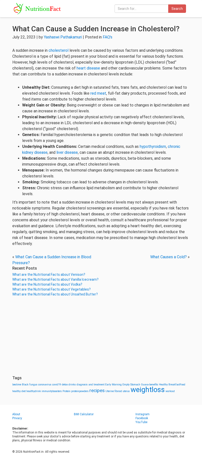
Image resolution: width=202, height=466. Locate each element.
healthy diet (19, 391)
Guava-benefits (149, 384)
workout (170, 391)
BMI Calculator (84, 414)
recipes (97, 390)
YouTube (141, 422)
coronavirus (44, 384)
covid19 (56, 384)
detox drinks (69, 384)
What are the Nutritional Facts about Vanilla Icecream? (55, 279)
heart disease (88, 68)
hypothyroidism (153, 146)
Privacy (17, 418)
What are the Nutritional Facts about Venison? (48, 274)
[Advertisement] (101, 336)
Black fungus (29, 384)
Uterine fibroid (113, 391)
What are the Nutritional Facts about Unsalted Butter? (55, 294)
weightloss (148, 389)
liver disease (67, 152)
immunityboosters (52, 391)
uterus (126, 391)
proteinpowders (80, 391)
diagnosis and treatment (90, 384)
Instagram (142, 414)
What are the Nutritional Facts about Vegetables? (51, 289)
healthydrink (33, 391)
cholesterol (58, 50)
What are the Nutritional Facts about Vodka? (47, 284)
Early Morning (113, 384)
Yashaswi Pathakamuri (63, 37)
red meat (98, 93)
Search (177, 9)
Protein (66, 391)
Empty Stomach (131, 384)
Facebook (141, 418)
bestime (16, 384)
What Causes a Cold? (168, 257)
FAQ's (107, 37)
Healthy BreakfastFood (172, 384)
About (16, 414)
